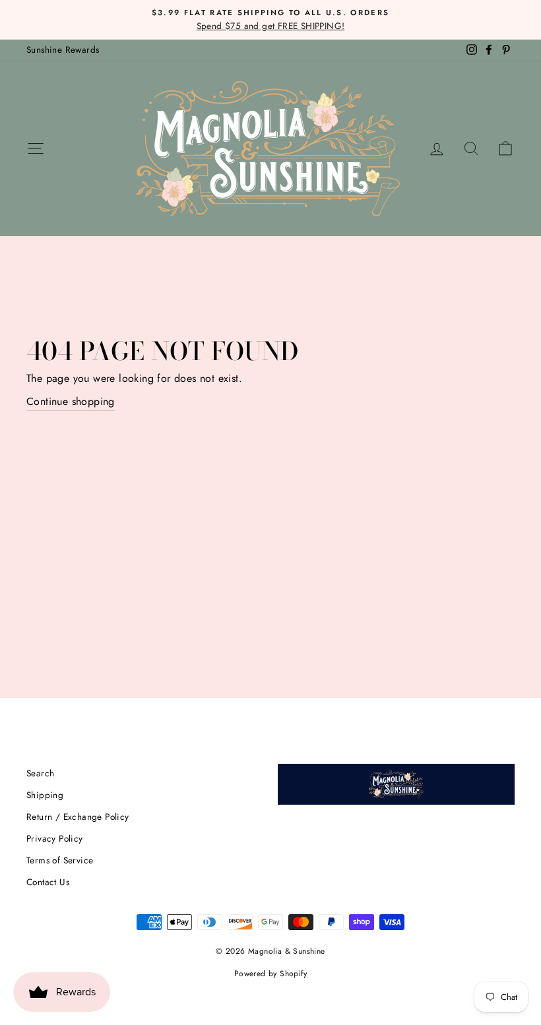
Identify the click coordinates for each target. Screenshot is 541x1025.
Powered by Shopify (270, 973)
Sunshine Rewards (62, 49)
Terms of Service (59, 860)
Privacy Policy (54, 838)
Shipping (44, 794)
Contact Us (47, 881)
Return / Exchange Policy (77, 816)
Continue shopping (70, 401)
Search (40, 773)
